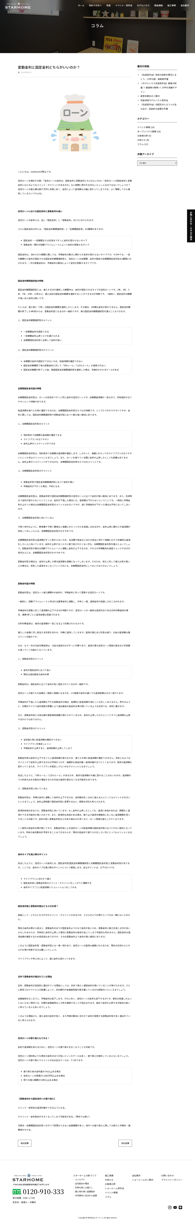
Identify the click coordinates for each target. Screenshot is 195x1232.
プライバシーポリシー (171, 1179)
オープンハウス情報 (146, 131)
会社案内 (185, 5)
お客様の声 (142, 135)
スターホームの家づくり (84, 1175)
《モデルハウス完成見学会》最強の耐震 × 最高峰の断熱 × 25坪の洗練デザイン (158, 87)
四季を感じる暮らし (84, 1187)
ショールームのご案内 (142, 1179)
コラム (140, 144)
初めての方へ (95, 5)
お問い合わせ (167, 1175)
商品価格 (158, 5)
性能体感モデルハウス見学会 (154, 100)
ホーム (81, 5)
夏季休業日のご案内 (150, 96)
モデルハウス (143, 5)
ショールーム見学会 (114, 1188)
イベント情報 (143, 127)
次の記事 (125, 1143)
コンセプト (80, 1179)
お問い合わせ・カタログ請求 (191, 225)
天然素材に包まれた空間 (86, 1195)
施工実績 (109, 1175)
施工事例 (171, 5)
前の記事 (25, 1143)
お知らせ (141, 139)
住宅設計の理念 (82, 1183)
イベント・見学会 (123, 5)
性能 (108, 5)
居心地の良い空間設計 (85, 1191)
